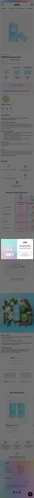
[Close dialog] (32, 240)
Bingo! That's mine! (25, 253)
